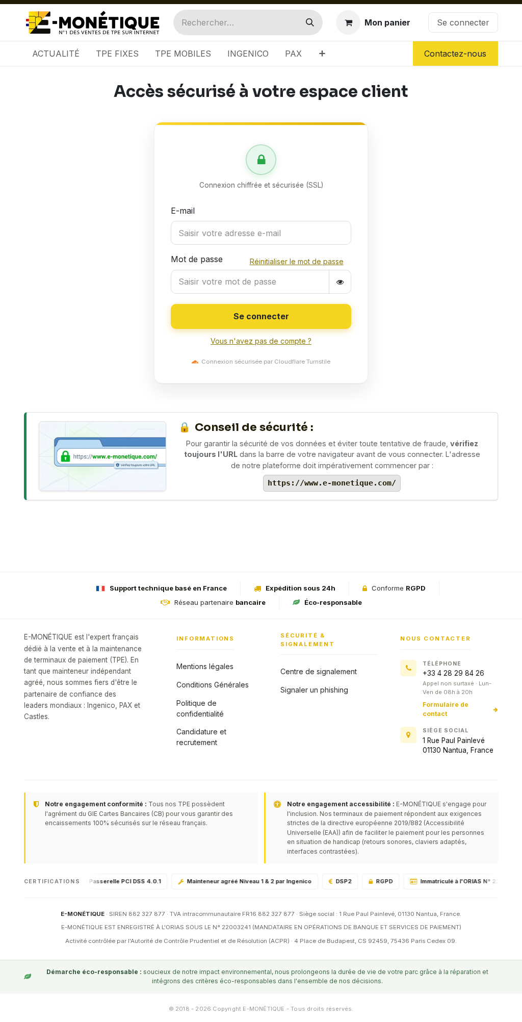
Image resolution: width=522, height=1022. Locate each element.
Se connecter (463, 22)
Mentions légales (204, 666)
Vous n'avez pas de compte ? (261, 341)
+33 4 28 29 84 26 (453, 673)
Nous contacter (435, 638)
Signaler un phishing (314, 689)
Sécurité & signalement (307, 640)
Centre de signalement (318, 671)
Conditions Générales (212, 684)
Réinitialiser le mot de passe (297, 261)
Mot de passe (197, 259)
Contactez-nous (455, 53)
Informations (205, 638)
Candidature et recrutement (201, 737)
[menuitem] (56, 53)
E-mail (183, 211)
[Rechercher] (310, 22)
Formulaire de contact (445, 709)
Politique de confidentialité (200, 708)
